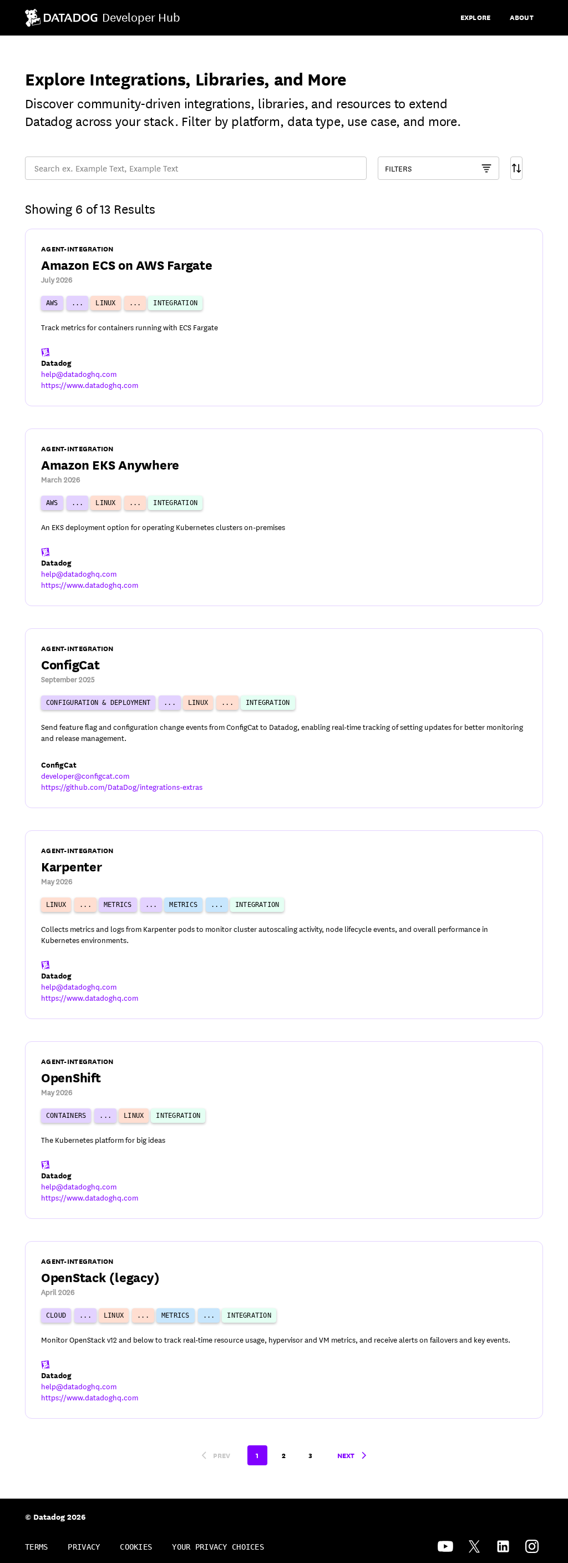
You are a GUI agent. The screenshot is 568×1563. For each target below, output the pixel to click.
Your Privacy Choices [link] (218, 1546)
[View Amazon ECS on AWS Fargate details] (284, 317)
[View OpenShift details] (284, 1130)
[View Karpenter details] (284, 925)
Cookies (136, 1546)
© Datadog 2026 (55, 1516)
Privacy (84, 1546)
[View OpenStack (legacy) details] (284, 1330)
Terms (36, 1546)
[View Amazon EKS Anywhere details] (284, 517)
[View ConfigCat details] (284, 718)
